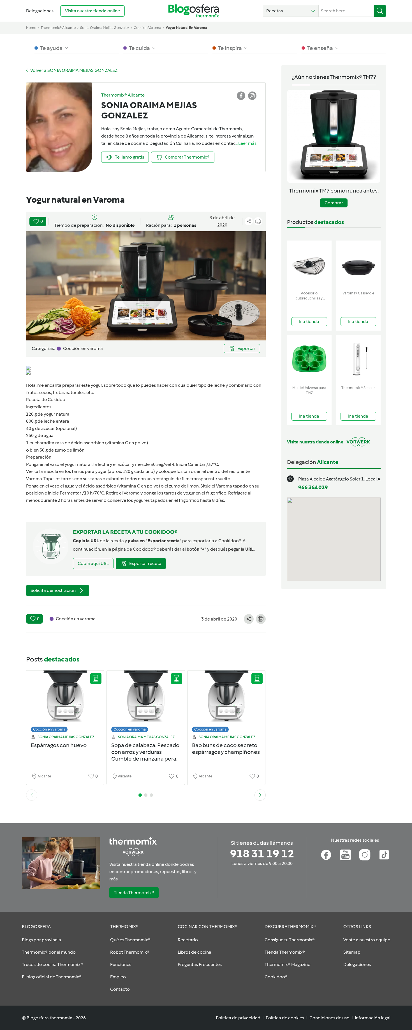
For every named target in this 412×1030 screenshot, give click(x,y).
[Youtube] (345, 854)
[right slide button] (260, 795)
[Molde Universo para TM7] (309, 359)
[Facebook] (326, 854)
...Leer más (246, 143)
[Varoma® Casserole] (358, 264)
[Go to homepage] (193, 10)
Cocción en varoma (49, 729)
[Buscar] (380, 11)
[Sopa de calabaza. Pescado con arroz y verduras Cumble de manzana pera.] (146, 702)
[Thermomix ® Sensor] (358, 359)
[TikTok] (384, 854)
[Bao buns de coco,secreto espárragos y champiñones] (226, 702)
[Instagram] (364, 854)
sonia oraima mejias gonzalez (104, 28)
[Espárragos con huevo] (65, 702)
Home (31, 28)
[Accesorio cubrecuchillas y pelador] (309, 264)
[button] (291, 11)
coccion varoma (147, 28)
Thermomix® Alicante (58, 28)
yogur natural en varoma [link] (186, 28)
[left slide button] (31, 795)
